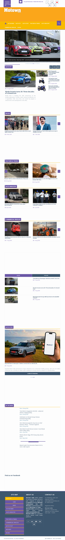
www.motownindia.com (33, 512)
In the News (11, 23)
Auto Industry (11, 186)
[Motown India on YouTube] (57, 2)
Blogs (19, 27)
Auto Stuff (26, 23)
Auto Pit (9, 67)
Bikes (58, 67)
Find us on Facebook (12, 475)
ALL (51, 67)
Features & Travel (35, 23)
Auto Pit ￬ (18, 23)
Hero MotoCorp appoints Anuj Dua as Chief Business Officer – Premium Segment (31, 409)
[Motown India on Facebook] (47, 2)
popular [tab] (46, 275)
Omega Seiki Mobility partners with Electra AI (31, 437)
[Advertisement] (33, 16)
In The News (9, 405)
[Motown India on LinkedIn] (54, 5)
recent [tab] (18, 275)
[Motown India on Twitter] (52, 2)
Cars (54, 67)
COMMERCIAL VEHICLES (10, 27)
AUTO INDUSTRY (46, 23)
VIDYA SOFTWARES (57, 538)
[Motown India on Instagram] (49, 5)
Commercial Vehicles (13, 219)
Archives (8, 529)
